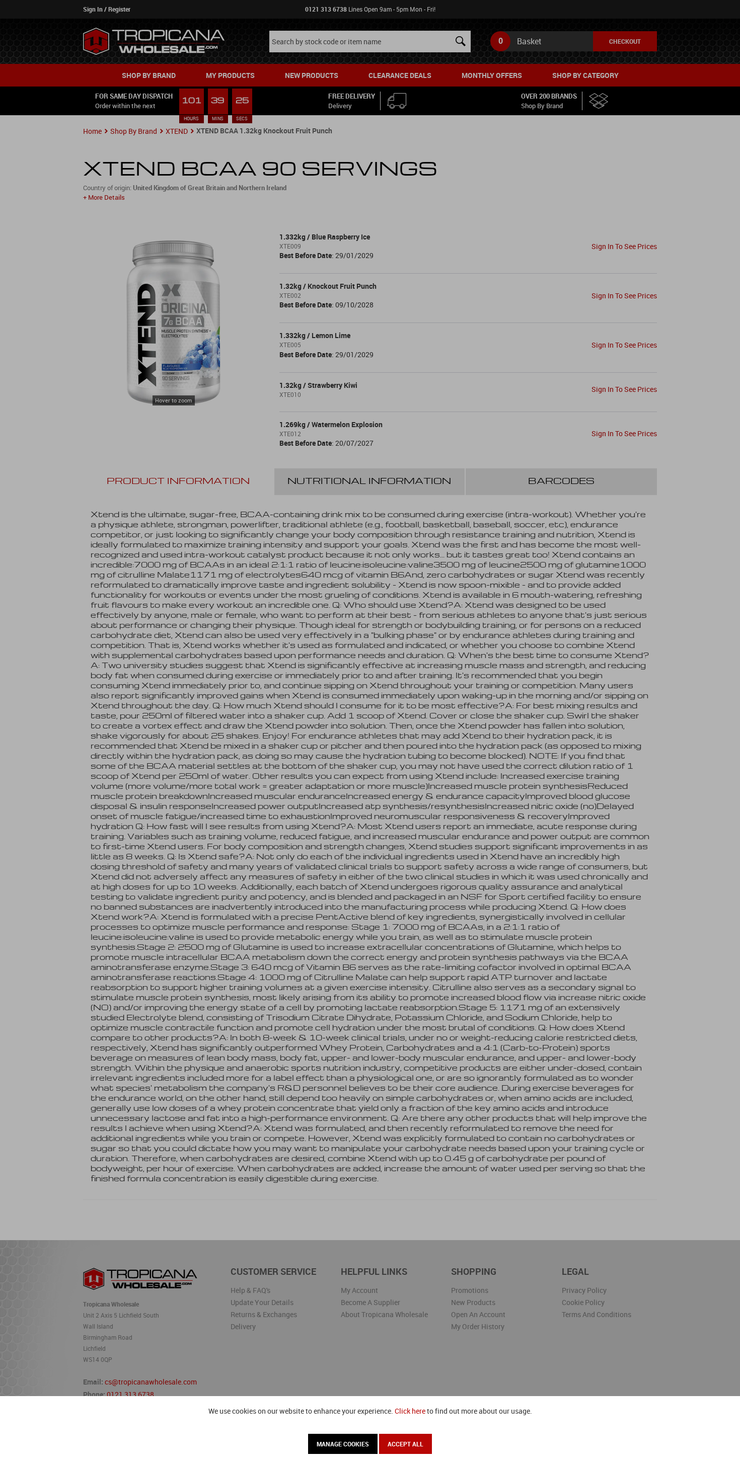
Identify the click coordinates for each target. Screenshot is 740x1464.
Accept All (405, 1444)
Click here (410, 1411)
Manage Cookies (343, 1444)
